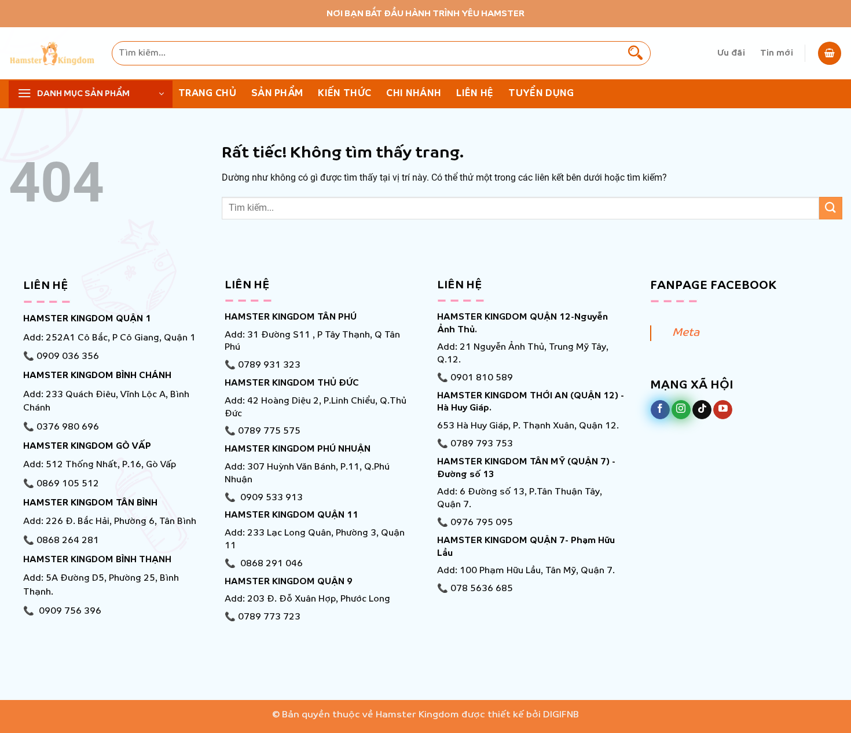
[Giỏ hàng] (829, 53)
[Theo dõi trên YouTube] (722, 410)
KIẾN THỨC (344, 93)
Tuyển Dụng (541, 93)
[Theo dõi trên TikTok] (701, 410)
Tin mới (776, 53)
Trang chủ (207, 93)
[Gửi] (635, 53)
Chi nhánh (413, 93)
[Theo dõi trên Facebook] (660, 410)
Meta (685, 333)
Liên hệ (474, 93)
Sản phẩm (277, 93)
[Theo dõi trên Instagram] (681, 410)
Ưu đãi (731, 53)
